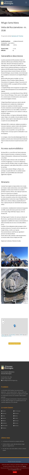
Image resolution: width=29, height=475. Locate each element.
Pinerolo (17, 413)
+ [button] (3, 320)
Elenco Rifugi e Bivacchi (14, 343)
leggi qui (24, 466)
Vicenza (16, 425)
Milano (4, 420)
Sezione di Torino (17, 36)
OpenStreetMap (12, 334)
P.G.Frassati (17, 411)
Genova (4, 413)
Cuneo (4, 411)
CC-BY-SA (9, 336)
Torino (16, 418)
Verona (16, 423)
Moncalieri (4, 425)
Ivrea (3, 416)
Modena (4, 423)
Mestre (4, 418)
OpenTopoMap (4, 336)
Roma (16, 416)
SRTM (21, 334)
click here (14, 469)
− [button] (3, 322)
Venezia (16, 420)
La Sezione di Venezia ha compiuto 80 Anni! (13, 441)
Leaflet (2, 334)
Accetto (14, 472)
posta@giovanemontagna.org (9, 380)
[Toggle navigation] (26, 2)
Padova (4, 428)
